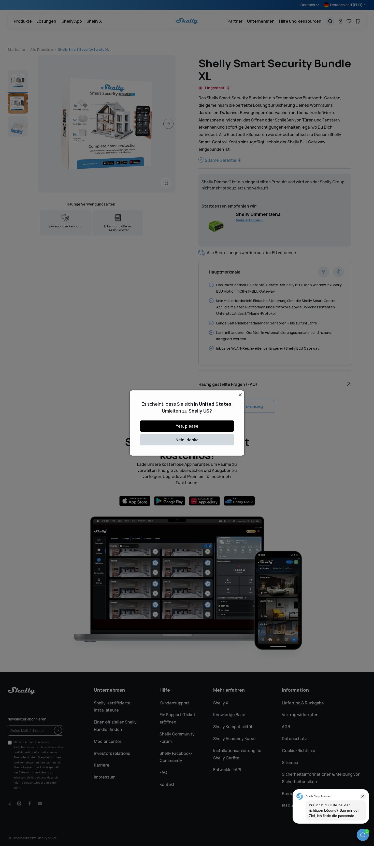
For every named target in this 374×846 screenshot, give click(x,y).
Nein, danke (187, 440)
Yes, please (187, 426)
